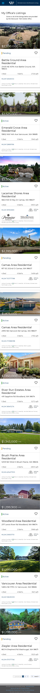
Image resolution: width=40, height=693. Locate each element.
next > (36, 676)
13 (32, 676)
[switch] (36, 53)
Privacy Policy (25, 688)
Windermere (30, 686)
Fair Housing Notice (28, 690)
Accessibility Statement (13, 690)
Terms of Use (15, 688)
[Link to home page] (11, 3)
